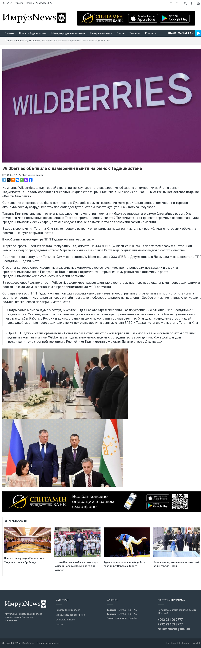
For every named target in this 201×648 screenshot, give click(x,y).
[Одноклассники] (13, 180)
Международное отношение (70, 615)
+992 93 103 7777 (170, 624)
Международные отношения (68, 33)
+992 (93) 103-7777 (127, 614)
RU (177, 3)
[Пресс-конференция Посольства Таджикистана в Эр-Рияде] (27, 540)
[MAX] (26, 180)
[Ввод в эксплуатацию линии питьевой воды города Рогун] (176, 542)
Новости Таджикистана (32, 33)
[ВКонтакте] (17, 180)
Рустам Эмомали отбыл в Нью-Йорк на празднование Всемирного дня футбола (76, 566)
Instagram (184, 643)
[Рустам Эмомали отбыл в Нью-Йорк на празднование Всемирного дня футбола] (77, 542)
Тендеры (135, 33)
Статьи (121, 33)
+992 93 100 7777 (170, 620)
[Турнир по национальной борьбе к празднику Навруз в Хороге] (127, 542)
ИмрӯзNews (28, 643)
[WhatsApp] (22, 180)
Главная (9, 40)
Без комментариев (33, 175)
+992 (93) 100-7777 (127, 610)
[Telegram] (4, 180)
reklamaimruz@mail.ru (126, 618)
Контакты (151, 33)
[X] (9, 180)
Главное (9, 33)
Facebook (171, 643)
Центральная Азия (101, 33)
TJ (172, 3)
